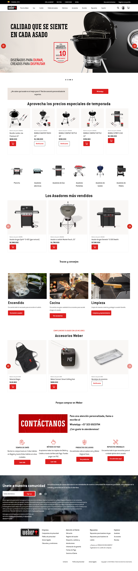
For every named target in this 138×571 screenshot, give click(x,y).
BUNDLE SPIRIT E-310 (115, 133)
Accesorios (117, 537)
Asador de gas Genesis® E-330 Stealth (105, 239)
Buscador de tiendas (109, 2)
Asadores (117, 533)
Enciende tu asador (16, 313)
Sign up (29, 494)
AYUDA (76, 2)
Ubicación (69, 533)
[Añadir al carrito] (13, 143)
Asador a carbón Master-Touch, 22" (63, 239)
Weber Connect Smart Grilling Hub (63, 379)
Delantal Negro (15, 379)
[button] (30, 7)
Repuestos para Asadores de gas (100, 533)
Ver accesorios (58, 316)
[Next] (134, 46)
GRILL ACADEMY (49, 2)
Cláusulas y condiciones (49, 543)
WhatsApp (100, 91)
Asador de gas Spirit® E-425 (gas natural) (25, 239)
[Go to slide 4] (72, 79)
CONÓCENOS (68, 2)
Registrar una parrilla (124, 2)
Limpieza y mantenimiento (101, 313)
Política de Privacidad (38, 511)
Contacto (65, 562)
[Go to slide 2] (67, 79)
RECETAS (59, 2)
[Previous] (3, 46)
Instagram (45, 494)
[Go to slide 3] (70, 79)
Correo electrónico (9, 494)
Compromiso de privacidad (50, 533)
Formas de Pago (71, 550)
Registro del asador (72, 537)
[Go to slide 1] (65, 79)
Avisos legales (46, 540)
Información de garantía (73, 547)
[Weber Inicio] (12, 8)
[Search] (118, 8)
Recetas (116, 540)
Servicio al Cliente (71, 553)
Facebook (40, 494)
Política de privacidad (48, 537)
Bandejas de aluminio (99, 379)
